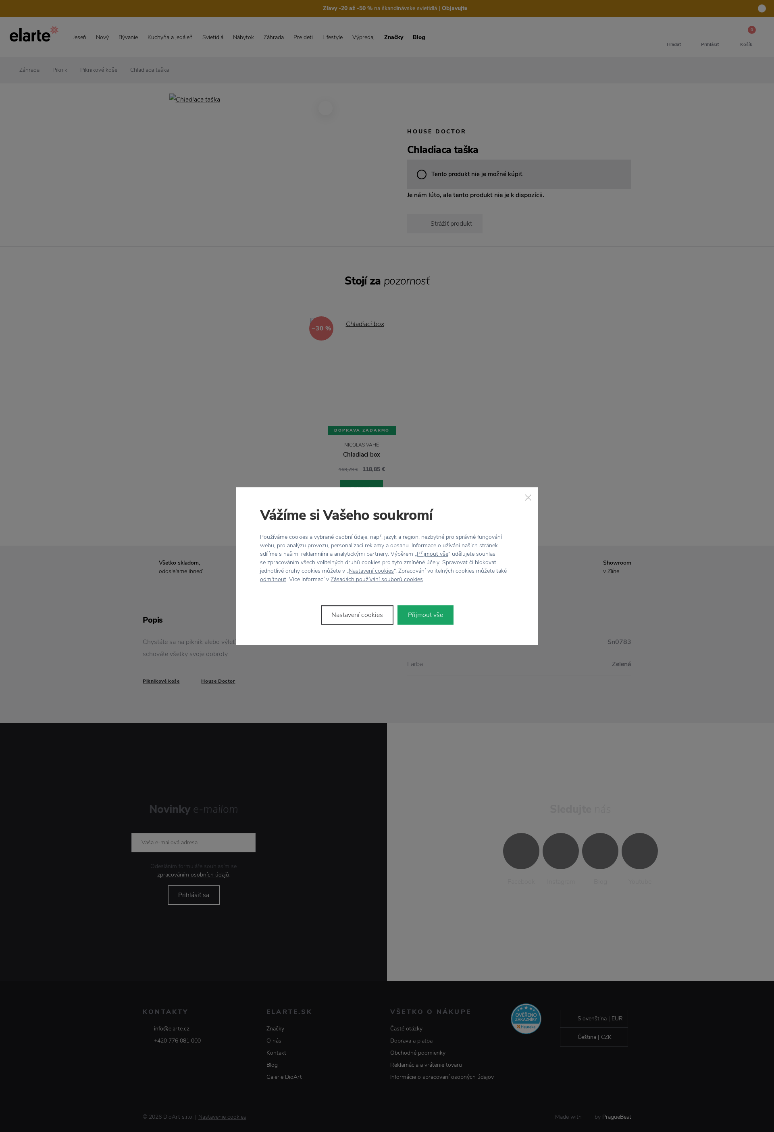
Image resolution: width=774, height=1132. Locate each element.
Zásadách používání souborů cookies (377, 579)
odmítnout (273, 579)
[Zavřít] (528, 497)
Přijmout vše (432, 554)
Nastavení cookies (371, 571)
